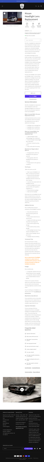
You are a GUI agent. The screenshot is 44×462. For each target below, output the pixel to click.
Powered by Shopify (19, 458)
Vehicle (26, 37)
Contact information (22, 459)
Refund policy (25, 458)
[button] (2, 6)
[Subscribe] (22, 448)
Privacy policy (30, 458)
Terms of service (35, 458)
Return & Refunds (36, 372)
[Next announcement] (42, 1)
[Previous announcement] (2, 1)
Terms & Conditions (28, 372)
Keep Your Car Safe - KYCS (12, 458)
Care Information (28, 367)
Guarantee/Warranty (36, 367)
